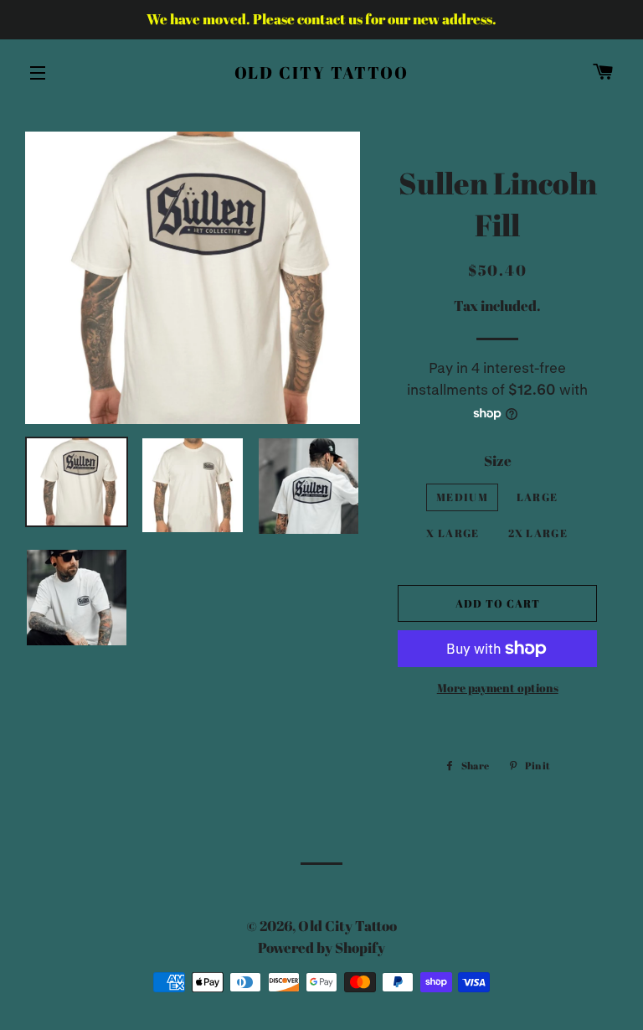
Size (498, 460)
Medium (462, 497)
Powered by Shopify (321, 947)
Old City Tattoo (321, 72)
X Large (452, 533)
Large (537, 497)
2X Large (538, 533)
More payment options (497, 688)
